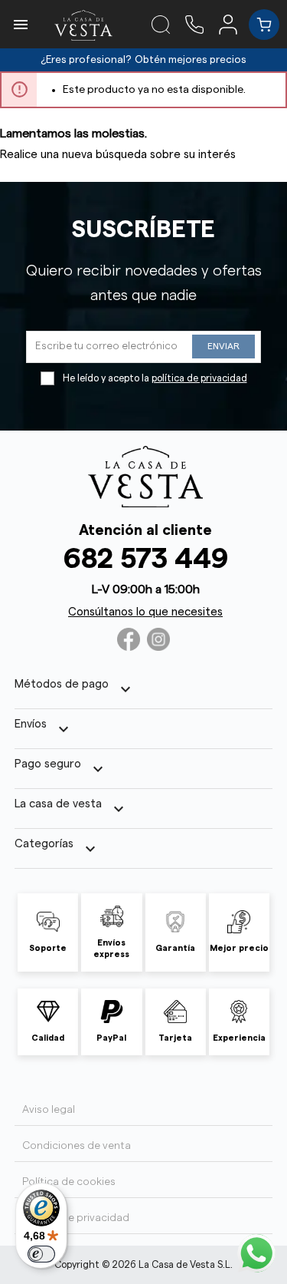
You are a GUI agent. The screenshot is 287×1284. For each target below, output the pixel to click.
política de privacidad (199, 378)
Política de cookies (69, 1182)
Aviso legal (48, 1109)
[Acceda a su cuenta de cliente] (234, 24)
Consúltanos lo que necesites (145, 612)
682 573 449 (146, 559)
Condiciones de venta (76, 1145)
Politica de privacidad (75, 1218)
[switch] (41, 1254)
